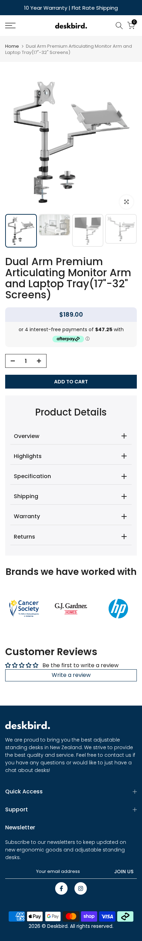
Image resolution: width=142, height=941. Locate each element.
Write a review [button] (71, 675)
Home (12, 46)
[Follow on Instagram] (80, 888)
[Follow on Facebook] (61, 888)
